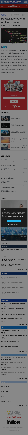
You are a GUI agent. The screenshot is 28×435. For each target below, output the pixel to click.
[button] (14, 224)
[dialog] (14, 217)
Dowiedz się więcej (6, 217)
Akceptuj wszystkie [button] (14, 221)
